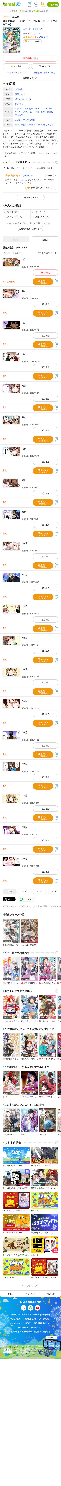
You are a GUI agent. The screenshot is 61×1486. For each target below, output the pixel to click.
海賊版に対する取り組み (31, 1331)
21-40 (24, 891)
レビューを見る (29, 197)
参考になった (37, 187)
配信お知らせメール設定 (44, 72)
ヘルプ (28, 1314)
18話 (24, 795)
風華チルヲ (38, 29)
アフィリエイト (16, 1323)
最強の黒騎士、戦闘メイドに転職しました (34, 124)
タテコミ (38, 33)
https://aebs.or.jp (20, 1355)
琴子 (23, 1134)
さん (27, 175)
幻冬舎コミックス (23, 98)
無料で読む (45, 272)
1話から (6, 253)
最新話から (17, 253)
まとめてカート (49, 252)
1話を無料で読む (30, 58)
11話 (24, 574)
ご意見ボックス (31, 1319)
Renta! (5, 906)
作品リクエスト (16, 1319)
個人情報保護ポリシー (42, 1323)
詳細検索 (51, 1294)
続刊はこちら (29, 77)
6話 (24, 417)
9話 (24, 511)
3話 (24, 322)
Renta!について (17, 1314)
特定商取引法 (23, 1327)
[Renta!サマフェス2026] (18, 4)
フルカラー (20, 114)
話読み (18, 119)
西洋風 (50, 111)
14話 (24, 669)
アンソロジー (8, 1134)
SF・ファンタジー (43, 108)
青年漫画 (29, 108)
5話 (24, 385)
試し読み (45, 304)
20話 (24, 858)
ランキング (30, 1294)
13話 (24, 637)
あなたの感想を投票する (29, 228)
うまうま (43, 1134)
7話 (24, 448)
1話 (24, 259)
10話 (24, 543)
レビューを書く (34, 41)
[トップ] (9, 4)
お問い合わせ (45, 1314)
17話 (24, 763)
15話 (24, 700)
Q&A (35, 1314)
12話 (24, 606)
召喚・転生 (40, 111)
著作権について (37, 1327)
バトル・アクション (24, 111)
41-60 (39, 891)
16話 (24, 732)
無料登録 (54, 4)
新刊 (10, 1294)
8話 (24, 480)
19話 (24, 826)
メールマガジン (45, 1319)
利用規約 (28, 1323)
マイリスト (46, 66)
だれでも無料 (29, 119)
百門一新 (27, 29)
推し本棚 (17, 66)
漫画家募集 (15, 1331)
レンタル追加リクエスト (16, 72)
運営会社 (46, 1331)
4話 (24, 353)
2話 (24, 290)
